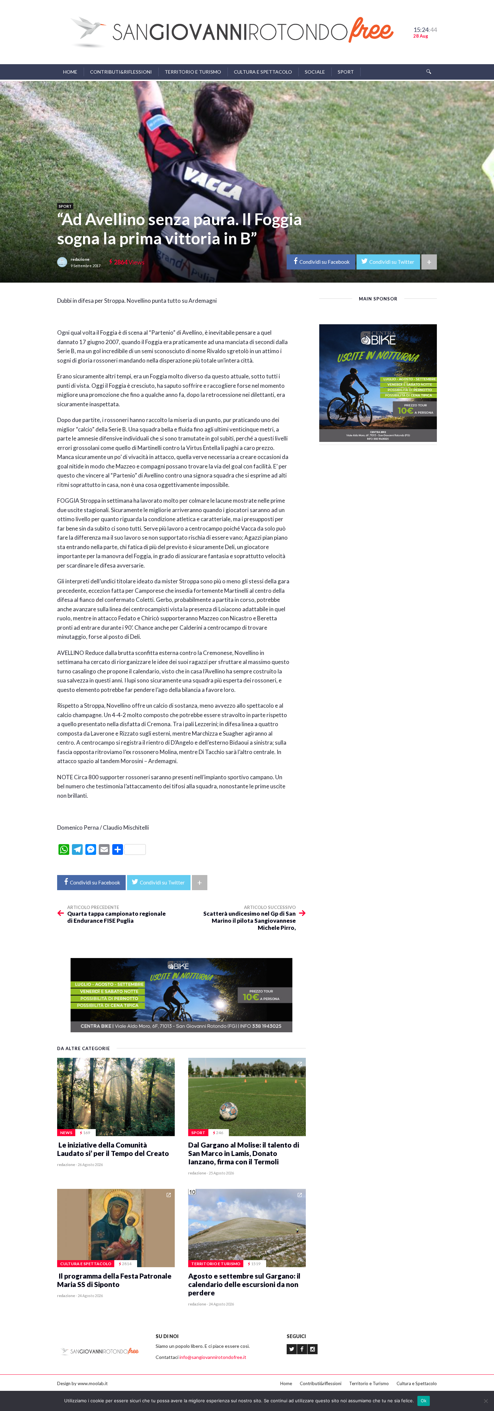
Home (70, 72)
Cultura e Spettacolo (263, 72)
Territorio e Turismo (193, 72)
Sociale (315, 72)
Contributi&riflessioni (121, 72)
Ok (424, 1400)
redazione (80, 259)
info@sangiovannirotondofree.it (212, 1357)
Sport (346, 72)
